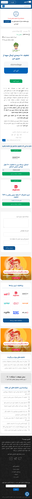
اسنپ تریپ (20, 446)
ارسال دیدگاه (9, 248)
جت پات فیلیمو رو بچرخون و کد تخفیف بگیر (16, 411)
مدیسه (28, 448)
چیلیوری (10, 446)
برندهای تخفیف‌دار (16, 472)
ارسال (16, 489)
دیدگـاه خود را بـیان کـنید (22, 217)
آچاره (24, 450)
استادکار (20, 450)
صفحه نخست (16, 469)
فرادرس (7, 448)
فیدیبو (15, 448)
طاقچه (11, 448)
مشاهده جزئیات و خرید (16, 174)
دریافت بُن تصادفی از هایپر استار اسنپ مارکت (15, 430)
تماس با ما (16, 477)
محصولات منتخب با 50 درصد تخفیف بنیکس (16, 368)
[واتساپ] (18, 135)
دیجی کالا (4, 444)
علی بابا (26, 446)
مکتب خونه (27, 450)
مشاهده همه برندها (16, 320)
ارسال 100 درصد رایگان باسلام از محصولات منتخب (14, 361)
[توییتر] (15, 135)
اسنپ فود (15, 446)
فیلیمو (25, 448)
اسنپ (29, 446)
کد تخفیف (14, 442)
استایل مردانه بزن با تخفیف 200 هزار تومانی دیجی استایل (16, 166)
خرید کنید (16, 81)
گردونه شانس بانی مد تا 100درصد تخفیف (17, 423)
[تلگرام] (12, 135)
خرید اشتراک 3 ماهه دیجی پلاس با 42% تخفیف (16, 196)
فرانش (3, 448)
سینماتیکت (20, 448)
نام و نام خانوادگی (24, 231)
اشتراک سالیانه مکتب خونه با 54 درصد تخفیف (15, 365)
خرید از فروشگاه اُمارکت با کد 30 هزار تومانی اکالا (15, 427)
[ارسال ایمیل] (21, 135)
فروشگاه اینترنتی (16, 31)
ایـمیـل (19, 239)
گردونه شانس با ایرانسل (21, 415)
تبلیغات (16, 474)
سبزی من (7, 21)
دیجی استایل (5, 446)
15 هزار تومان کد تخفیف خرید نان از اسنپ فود (15, 403)
